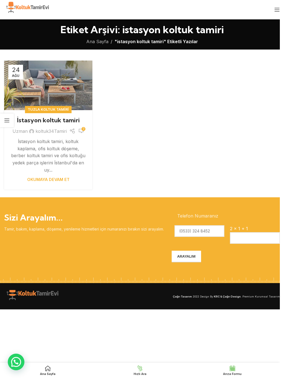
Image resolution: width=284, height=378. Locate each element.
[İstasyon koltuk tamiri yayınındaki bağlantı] (48, 85)
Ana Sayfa (97, 41)
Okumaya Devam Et (48, 179)
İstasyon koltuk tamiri (48, 120)
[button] (16, 362)
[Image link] (32, 296)
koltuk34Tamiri (51, 131)
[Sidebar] (7, 120)
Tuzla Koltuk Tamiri (48, 109)
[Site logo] (27, 9)
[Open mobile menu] (277, 9)
